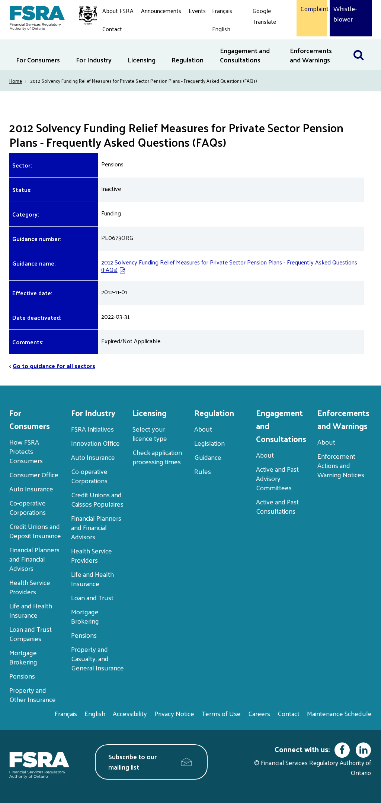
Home (15, 81)
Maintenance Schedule (339, 713)
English (221, 28)
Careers (259, 713)
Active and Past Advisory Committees (277, 478)
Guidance (207, 457)
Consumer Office (33, 474)
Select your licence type (149, 433)
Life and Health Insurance (30, 610)
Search (362, 44)
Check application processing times (157, 457)
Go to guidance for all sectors (54, 365)
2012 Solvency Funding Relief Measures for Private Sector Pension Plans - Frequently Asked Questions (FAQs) (229, 266)
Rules (202, 471)
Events (197, 10)
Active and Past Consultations (277, 506)
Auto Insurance (31, 488)
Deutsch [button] (264, 38)
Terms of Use (221, 713)
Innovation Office (95, 443)
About (203, 428)
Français (222, 10)
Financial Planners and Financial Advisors (34, 559)
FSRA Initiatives (92, 428)
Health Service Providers (29, 587)
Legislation (209, 443)
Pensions (22, 675)
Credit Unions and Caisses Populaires (97, 499)
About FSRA (118, 10)
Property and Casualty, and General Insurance (97, 658)
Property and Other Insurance (32, 694)
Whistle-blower (345, 14)
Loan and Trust (92, 597)
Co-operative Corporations (27, 507)
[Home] (49, 16)
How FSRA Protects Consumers (26, 451)
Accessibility (130, 713)
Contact (112, 28)
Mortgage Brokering (23, 657)
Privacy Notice (174, 713)
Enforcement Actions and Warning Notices (340, 465)
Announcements (161, 10)
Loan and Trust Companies (30, 633)
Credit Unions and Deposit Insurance (35, 530)
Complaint (311, 9)
